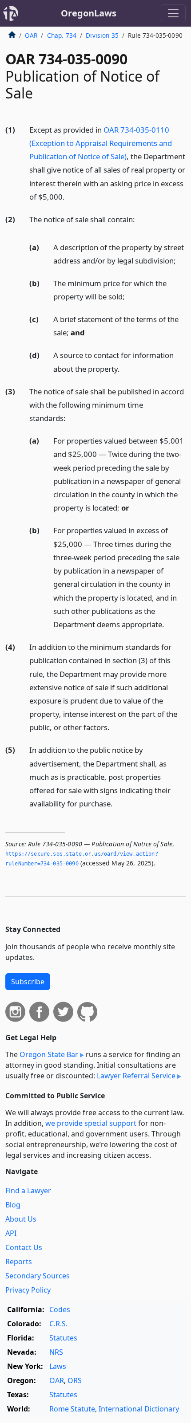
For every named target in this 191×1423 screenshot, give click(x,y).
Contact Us (23, 1247)
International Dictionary (139, 1409)
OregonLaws (88, 13)
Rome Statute (72, 1409)
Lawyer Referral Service (136, 1076)
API (10, 1233)
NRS (56, 1352)
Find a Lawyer (28, 1190)
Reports (18, 1261)
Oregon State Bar (49, 1054)
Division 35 (102, 35)
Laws (57, 1366)
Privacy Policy (28, 1290)
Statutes (63, 1338)
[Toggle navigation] (173, 13)
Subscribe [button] (27, 982)
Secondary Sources (37, 1276)
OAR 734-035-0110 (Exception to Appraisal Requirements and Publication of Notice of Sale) (100, 143)
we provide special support (90, 1123)
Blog (12, 1205)
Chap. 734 (61, 35)
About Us (20, 1219)
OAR (31, 35)
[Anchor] (69, 196)
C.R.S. (58, 1324)
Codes (59, 1309)
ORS (75, 1380)
